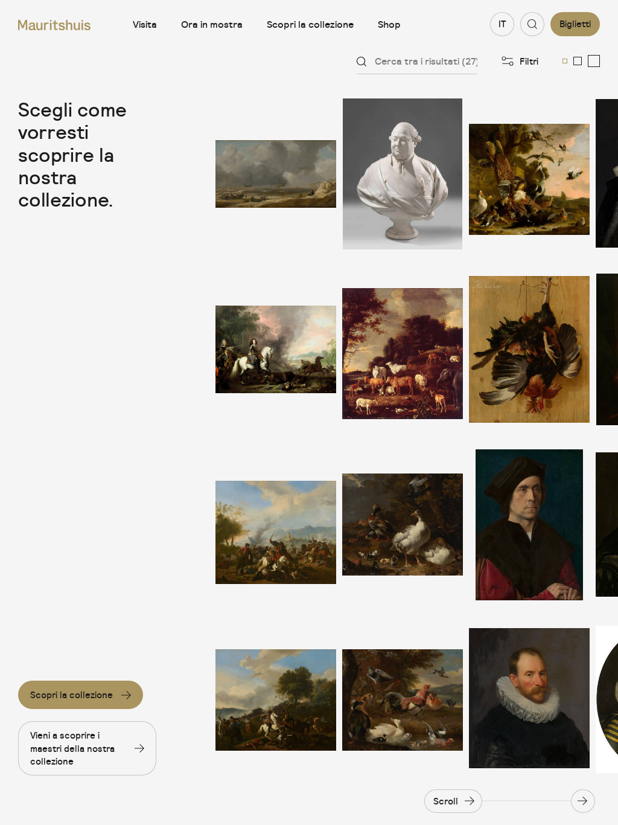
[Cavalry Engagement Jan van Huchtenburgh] (275, 524)
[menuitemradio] (564, 61)
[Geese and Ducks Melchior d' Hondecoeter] (402, 524)
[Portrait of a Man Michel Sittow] (529, 524)
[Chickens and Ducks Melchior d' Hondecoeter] (402, 699)
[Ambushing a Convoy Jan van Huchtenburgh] (275, 699)
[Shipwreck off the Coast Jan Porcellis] (275, 173)
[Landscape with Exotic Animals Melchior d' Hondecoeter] (402, 349)
